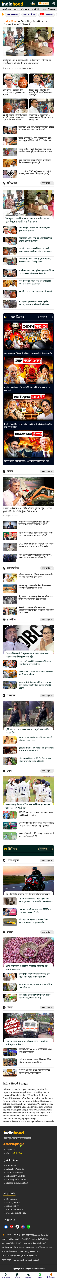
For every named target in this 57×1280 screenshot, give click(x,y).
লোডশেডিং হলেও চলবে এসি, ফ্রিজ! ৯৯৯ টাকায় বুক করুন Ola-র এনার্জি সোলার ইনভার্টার (36, 900)
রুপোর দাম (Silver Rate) (11, 1243)
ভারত (16, 9)
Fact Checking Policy (16, 1213)
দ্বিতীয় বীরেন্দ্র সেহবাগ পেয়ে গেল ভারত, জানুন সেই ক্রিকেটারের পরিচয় (36, 814)
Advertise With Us (15, 1169)
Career (14, 1153)
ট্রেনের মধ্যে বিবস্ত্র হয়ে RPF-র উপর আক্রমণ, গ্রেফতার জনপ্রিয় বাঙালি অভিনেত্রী (36, 760)
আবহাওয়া (28, 1277)
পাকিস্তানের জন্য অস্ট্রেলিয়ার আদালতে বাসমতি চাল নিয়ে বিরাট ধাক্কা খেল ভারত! (36, 576)
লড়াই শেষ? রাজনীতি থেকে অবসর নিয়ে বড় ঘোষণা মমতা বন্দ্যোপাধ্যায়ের (35, 663)
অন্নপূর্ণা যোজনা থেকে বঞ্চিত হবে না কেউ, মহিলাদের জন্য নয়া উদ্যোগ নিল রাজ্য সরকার (15, 117)
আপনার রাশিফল (29, 14)
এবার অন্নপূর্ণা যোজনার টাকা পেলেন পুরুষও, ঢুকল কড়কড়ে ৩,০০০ (14, 92)
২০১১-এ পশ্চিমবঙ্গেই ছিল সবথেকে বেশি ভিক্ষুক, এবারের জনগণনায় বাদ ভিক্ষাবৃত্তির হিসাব (36, 545)
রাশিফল (17, 1277)
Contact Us (11, 1165)
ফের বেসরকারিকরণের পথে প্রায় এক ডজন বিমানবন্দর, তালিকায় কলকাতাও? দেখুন (34, 523)
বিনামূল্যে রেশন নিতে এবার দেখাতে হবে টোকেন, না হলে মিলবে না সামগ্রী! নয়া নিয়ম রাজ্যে (27, 61)
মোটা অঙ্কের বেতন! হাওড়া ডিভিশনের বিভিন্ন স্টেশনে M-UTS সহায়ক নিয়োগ (35, 1061)
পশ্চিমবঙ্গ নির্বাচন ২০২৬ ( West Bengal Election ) (21, 1251)
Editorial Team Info (15, 1176)
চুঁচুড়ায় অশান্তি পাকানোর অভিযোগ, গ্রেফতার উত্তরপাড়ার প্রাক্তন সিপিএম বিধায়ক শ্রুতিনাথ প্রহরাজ (35, 685)
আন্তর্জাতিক (6, 9)
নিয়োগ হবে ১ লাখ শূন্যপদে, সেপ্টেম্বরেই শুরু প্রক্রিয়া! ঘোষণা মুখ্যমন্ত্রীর (41, 92)
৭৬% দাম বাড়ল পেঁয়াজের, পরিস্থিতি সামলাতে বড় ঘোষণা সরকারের (26, 967)
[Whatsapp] (28, 1227)
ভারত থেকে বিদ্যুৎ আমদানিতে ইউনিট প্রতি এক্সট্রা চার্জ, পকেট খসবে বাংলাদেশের (34, 975)
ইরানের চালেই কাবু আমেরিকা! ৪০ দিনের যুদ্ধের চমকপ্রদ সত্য (26, 461)
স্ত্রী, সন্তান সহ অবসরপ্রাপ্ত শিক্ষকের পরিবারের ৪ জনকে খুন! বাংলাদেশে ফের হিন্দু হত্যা (36, 598)
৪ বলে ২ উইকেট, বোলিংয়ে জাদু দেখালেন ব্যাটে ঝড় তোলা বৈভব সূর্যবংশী (36, 835)
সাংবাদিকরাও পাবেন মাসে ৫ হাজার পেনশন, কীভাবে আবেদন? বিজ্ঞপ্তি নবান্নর (41, 117)
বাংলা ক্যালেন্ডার (12, 14)
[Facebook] (6, 1227)
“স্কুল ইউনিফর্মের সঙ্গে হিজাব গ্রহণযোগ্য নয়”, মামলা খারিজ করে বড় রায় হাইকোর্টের (35, 556)
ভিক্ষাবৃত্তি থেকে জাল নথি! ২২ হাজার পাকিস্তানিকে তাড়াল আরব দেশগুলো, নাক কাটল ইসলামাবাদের (36, 610)
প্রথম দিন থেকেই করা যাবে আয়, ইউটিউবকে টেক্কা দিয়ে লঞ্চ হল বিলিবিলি (35, 911)
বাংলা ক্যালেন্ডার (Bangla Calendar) (36, 1235)
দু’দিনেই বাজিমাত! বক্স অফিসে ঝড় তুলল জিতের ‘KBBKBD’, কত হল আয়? (36, 749)
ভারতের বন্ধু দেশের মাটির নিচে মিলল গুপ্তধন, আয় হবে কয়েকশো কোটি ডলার (35, 586)
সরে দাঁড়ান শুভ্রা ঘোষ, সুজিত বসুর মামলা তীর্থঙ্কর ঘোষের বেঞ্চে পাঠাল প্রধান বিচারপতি (36, 128)
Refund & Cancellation (17, 1183)
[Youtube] (11, 1226)
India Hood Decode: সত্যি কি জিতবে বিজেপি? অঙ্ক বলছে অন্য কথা (27, 389)
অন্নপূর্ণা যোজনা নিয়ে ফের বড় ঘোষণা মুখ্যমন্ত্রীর (36, 291)
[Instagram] (23, 1227)
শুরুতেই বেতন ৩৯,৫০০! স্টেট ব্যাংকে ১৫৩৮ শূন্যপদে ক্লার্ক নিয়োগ (35, 1051)
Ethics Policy (12, 1206)
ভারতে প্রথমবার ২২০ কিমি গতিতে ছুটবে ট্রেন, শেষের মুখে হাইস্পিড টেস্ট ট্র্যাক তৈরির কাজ (35, 139)
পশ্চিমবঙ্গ (25, 9)
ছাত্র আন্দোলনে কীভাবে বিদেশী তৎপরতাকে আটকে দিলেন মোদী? (28, 353)
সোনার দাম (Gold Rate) (41, 1239)
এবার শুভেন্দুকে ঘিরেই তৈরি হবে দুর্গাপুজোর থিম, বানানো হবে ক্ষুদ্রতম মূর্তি (34, 161)
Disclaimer (11, 1199)
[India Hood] (12, 3)
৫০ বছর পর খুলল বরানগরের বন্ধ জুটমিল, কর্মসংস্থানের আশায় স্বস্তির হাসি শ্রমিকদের (34, 303)
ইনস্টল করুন (51, 1277)
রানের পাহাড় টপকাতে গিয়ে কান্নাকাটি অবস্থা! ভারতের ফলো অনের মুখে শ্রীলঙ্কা (28, 806)
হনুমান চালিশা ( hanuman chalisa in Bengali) (20, 1260)
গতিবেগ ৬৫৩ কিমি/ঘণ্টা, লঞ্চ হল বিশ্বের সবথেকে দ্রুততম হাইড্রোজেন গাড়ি (33, 921)
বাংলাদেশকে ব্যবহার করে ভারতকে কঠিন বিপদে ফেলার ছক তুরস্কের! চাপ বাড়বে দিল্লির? (36, 534)
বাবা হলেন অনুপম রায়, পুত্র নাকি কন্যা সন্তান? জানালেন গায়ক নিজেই (35, 739)
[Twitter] (17, 1227)
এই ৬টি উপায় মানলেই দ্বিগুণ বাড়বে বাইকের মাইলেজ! (28, 894)
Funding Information (16, 1179)
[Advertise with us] (32, 3)
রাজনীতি (35, 9)
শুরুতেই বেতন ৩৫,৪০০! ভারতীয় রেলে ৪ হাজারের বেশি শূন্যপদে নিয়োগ (27, 1043)
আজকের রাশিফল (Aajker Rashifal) (16, 1239)
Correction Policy (14, 1209)
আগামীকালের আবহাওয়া (44, 1247)
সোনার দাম (47, 14)
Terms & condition (15, 1172)
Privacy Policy (13, 1202)
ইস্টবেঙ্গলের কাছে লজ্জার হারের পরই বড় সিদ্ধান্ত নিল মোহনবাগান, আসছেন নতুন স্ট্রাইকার (36, 824)
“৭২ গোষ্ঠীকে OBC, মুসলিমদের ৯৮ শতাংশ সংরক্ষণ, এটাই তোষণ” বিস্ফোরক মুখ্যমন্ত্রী (35, 172)
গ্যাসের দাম (30, 1247)
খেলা (44, 9)
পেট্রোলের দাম (7, 1247)
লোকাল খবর (6, 1277)
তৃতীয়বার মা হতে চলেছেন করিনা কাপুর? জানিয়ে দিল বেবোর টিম (28, 731)
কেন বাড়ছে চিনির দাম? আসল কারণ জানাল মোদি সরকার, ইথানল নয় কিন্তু (34, 996)
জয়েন (40, 1277)
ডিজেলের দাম (19, 1247)
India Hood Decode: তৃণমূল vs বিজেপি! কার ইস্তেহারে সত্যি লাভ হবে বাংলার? (28, 426)
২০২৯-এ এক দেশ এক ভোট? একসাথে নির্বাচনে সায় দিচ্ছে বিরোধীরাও (36, 673)
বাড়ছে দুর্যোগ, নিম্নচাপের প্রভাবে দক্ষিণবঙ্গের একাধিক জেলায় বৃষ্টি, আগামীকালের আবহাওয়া (35, 150)
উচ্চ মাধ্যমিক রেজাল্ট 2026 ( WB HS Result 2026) (20, 1256)
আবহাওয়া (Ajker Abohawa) (35, 1243)
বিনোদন (51, 9)
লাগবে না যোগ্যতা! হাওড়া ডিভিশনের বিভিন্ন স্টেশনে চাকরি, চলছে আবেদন (34, 1072)
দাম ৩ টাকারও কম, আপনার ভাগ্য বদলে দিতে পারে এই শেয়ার (35, 986)
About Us (10, 1149)
